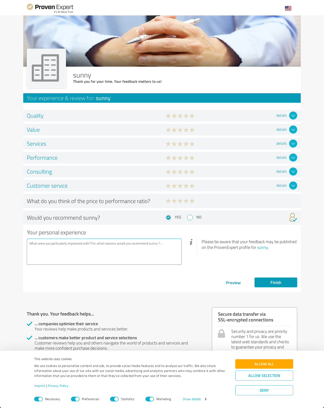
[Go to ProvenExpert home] (50, 12)
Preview (233, 282)
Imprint (39, 386)
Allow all (264, 364)
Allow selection (264, 375)
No (199, 217)
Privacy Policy (58, 386)
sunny (262, 247)
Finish (275, 282)
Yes (178, 217)
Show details (192, 399)
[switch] (75, 399)
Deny (264, 390)
